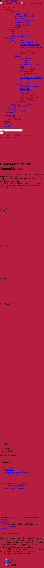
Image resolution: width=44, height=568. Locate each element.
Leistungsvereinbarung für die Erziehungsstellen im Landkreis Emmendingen (12, 319)
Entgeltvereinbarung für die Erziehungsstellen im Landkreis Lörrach (15, 349)
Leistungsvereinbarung (9, 215)
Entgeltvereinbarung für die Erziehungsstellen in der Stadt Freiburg (15, 331)
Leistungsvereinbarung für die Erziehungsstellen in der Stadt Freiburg (15, 307)
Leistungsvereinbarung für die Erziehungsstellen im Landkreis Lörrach (15, 325)
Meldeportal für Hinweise (15, 486)
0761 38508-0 (11, 1)
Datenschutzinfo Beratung (15, 488)
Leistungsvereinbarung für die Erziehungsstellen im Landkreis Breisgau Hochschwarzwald (16, 313)
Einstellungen (12, 526)
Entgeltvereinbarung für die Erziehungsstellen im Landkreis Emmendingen (12, 343)
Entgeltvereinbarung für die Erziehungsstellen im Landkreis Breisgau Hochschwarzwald (16, 337)
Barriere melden (11, 474)
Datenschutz (9, 470)
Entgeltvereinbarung (8, 217)
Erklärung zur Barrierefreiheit (16, 472)
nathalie (20, 135)
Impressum (9, 467)
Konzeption (4, 285)
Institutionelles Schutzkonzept (16, 484)
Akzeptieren (4, 528)
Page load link (5, 522)
